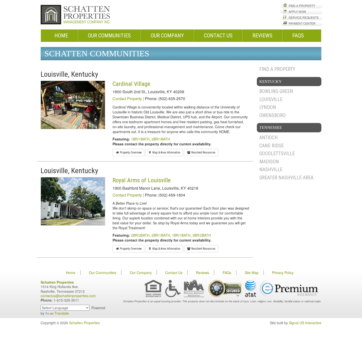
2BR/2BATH (140, 235)
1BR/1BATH (140, 139)
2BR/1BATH (160, 139)
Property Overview (130, 152)
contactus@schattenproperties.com (68, 295)
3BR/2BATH (201, 235)
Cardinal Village (131, 83)
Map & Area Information (166, 152)
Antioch (268, 137)
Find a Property (302, 5)
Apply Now (297, 11)
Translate (61, 313)
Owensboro (272, 115)
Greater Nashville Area (286, 178)
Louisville (270, 99)
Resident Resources (203, 152)
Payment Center (302, 23)
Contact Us (218, 35)
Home (61, 35)
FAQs (298, 35)
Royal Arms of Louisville (142, 180)
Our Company (167, 35)
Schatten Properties (84, 322)
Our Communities (109, 35)
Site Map (252, 272)
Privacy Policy (283, 272)
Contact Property (127, 98)
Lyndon (267, 107)
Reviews (262, 35)
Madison (269, 162)
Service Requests (304, 17)
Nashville (270, 169)
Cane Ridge (271, 146)
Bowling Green (276, 91)
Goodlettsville (277, 153)
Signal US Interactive (305, 322)
